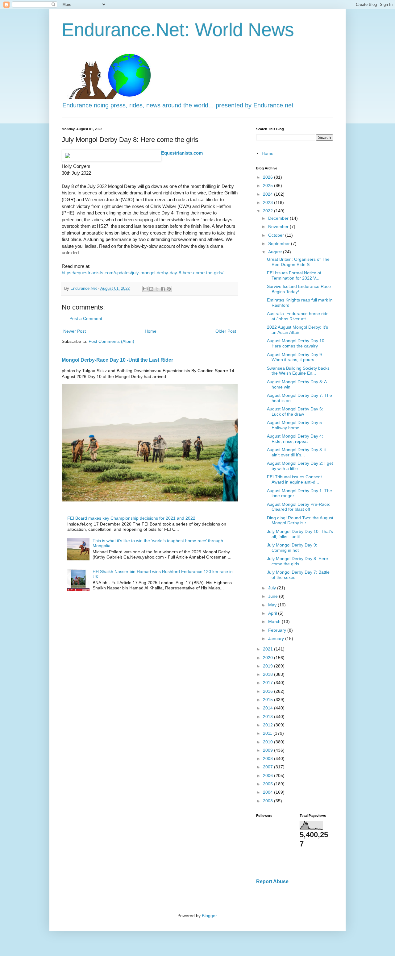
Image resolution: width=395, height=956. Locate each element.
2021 (268, 648)
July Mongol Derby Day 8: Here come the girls (297, 561)
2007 (268, 766)
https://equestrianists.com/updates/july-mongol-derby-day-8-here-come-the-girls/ (142, 272)
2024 (268, 194)
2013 (268, 716)
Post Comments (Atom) (111, 341)
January (276, 638)
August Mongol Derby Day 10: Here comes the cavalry (296, 343)
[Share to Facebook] (163, 289)
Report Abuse (272, 881)
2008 (268, 758)
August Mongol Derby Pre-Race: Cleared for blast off (298, 507)
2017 (268, 682)
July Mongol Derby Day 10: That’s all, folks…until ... (300, 534)
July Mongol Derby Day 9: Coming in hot (292, 547)
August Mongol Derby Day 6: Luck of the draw (295, 411)
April (273, 613)
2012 (268, 724)
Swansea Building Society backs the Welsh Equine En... (298, 371)
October (276, 235)
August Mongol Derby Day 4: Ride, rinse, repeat (295, 439)
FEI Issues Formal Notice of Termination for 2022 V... (294, 275)
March (275, 621)
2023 (268, 202)
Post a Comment (85, 318)
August (275, 251)
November (279, 226)
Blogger (209, 915)
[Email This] (145, 289)
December (279, 218)
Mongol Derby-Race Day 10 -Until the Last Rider (117, 360)
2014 (268, 707)
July (272, 587)
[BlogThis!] (151, 289)
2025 (268, 185)
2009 (268, 750)
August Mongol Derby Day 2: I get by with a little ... (300, 466)
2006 (268, 775)
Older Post (225, 331)
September (279, 243)
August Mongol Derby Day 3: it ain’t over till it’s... (296, 452)
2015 (268, 699)
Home (150, 331)
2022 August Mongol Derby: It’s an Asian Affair (297, 330)
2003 (268, 800)
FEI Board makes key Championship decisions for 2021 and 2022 (131, 518)
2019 (268, 665)
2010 (268, 741)
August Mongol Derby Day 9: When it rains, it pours (295, 357)
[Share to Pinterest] (169, 289)
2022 (268, 210)
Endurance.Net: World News (178, 29)
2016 (268, 691)
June (273, 596)
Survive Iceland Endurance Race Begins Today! (299, 289)
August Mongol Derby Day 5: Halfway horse (295, 425)
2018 (268, 674)
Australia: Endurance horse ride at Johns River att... (298, 316)
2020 (268, 657)
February (277, 630)
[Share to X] (157, 289)
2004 (268, 792)
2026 (268, 177)
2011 (268, 733)
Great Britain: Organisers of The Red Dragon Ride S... (298, 262)
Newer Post (74, 331)
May (273, 604)
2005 (268, 783)
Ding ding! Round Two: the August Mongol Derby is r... (300, 520)
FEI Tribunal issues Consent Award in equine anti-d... (294, 479)
